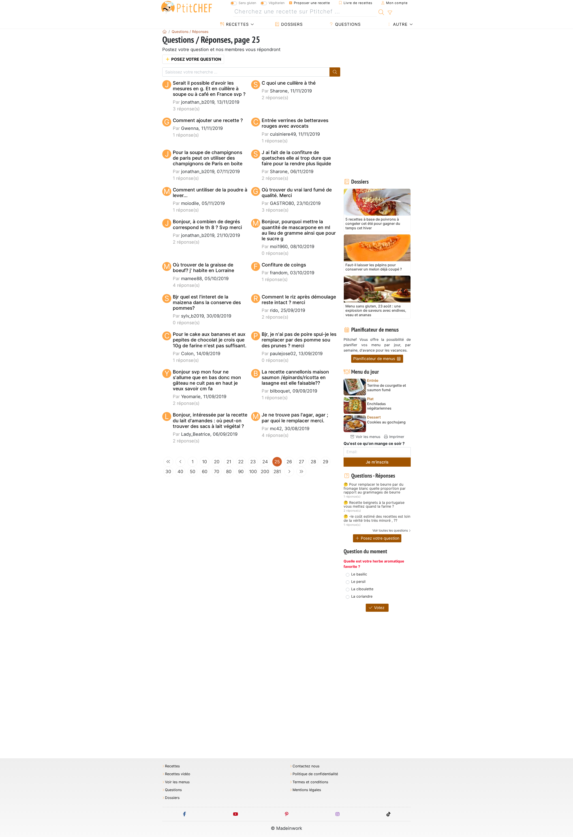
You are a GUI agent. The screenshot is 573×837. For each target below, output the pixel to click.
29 (325, 461)
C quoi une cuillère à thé (289, 83)
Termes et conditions (310, 782)
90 (241, 471)
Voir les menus (367, 436)
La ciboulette (362, 589)
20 (217, 461)
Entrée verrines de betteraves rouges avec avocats (295, 123)
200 (265, 471)
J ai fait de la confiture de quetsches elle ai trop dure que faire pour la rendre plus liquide (296, 158)
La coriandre (361, 596)
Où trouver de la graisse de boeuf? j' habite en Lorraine (203, 267)
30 (168, 471)
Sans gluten (247, 3)
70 (216, 471)
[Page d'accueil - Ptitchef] (164, 31)
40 (180, 471)
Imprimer (396, 436)
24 (265, 461)
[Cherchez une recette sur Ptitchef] (381, 11)
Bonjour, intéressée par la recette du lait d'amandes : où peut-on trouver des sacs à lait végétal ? (210, 420)
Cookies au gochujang (386, 422)
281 (277, 471)
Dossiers (291, 24)
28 (313, 461)
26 (289, 461)
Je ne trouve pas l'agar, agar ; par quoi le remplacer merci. (295, 417)
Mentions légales (307, 790)
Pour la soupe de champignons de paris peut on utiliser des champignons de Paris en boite (207, 158)
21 (229, 461)
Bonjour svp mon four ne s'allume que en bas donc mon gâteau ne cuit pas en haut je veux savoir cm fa (207, 380)
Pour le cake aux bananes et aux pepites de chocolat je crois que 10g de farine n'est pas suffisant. (209, 339)
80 (229, 471)
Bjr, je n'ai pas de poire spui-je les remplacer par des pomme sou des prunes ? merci (299, 339)
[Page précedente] (180, 462)
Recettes (237, 24)
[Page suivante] (289, 471)
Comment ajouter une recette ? (208, 120)
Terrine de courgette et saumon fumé (386, 387)
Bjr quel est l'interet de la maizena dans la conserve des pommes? (207, 302)
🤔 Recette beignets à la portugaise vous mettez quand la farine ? (374, 505)
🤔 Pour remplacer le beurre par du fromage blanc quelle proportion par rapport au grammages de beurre (375, 488)
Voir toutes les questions (390, 530)
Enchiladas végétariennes (379, 406)
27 (301, 461)
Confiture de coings (284, 265)
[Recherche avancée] (390, 12)
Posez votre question (195, 59)
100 (253, 471)
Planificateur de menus (374, 358)
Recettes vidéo (177, 774)
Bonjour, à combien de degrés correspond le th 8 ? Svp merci (207, 224)
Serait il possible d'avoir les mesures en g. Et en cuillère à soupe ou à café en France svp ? (209, 88)
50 (192, 471)
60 (204, 471)
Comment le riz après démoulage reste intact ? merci (299, 299)
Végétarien (276, 3)
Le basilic (359, 574)
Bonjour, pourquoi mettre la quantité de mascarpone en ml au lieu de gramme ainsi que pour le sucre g (299, 230)
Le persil (358, 581)
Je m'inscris (377, 462)
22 (241, 461)
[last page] (301, 471)
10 (204, 461)
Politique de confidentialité (315, 774)
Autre (400, 24)
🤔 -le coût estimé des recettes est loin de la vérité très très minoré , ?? (377, 518)
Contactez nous (306, 766)
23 (253, 461)
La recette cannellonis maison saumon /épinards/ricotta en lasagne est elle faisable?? (295, 377)
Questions (347, 24)
